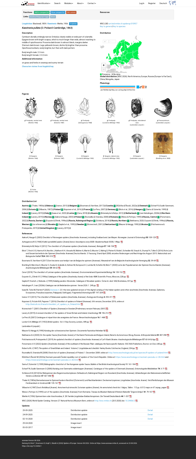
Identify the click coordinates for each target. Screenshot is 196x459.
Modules (68, 3)
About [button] (79, 3)
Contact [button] (91, 3)
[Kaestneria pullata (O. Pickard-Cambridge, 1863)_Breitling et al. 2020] (163, 143)
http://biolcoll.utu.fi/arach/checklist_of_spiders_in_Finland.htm (53, 304)
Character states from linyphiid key (37, 66)
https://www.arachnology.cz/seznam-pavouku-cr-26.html (140, 357)
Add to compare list (42, 12)
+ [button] (104, 65)
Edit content (71, 12)
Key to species (119, 26)
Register (152, 3)
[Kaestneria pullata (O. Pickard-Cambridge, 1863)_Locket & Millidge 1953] (111, 107)
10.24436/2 (130, 401)
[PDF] (157, 237)
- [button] (104, 69)
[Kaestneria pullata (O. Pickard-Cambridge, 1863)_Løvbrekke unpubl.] (137, 107)
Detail (150, 410)
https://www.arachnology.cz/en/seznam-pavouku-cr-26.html (52, 360)
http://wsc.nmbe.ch (103, 401)
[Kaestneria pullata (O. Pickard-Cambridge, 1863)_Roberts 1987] (59, 107)
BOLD (53, 17)
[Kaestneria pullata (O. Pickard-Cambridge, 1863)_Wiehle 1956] (33, 107)
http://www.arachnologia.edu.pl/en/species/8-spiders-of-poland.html (138, 353)
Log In (141, 3)
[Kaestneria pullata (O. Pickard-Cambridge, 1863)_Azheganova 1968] (85, 107)
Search (57, 3)
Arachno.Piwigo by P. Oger (39, 17)
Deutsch (163, 3)
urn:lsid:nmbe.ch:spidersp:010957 (123, 24)
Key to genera (106, 26)
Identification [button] (43, 3)
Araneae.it (54, 290)
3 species (73, 24)
